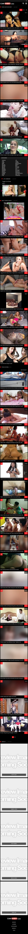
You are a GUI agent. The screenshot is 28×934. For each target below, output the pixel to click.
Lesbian (17, 162)
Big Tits (3, 166)
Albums (14, 924)
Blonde (3, 167)
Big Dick (3, 165)
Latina (16, 161)
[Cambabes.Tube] (7, 3)
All (21, 9)
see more (15, 7)
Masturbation (18, 163)
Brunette (4, 172)
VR (26, 9)
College (3, 173)
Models (14, 928)
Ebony (3, 174)
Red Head (17, 170)
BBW (3, 163)
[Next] (15, 737)
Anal (3, 161)
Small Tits (17, 171)
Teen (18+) (17, 174)
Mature (16, 164)
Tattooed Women (19, 173)
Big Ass (3, 164)
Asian (3, 162)
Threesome (17, 175)
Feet (3, 175)
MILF (16, 165)
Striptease (17, 172)
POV (16, 168)
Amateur (4, 160)
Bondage (4, 170)
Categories (14, 926)
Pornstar (17, 167)
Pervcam (17, 166)
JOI (16, 160)
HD (23, 9)
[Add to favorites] (23, 13)
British (3, 171)
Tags (14, 930)
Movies (14, 922)
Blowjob (3, 168)
